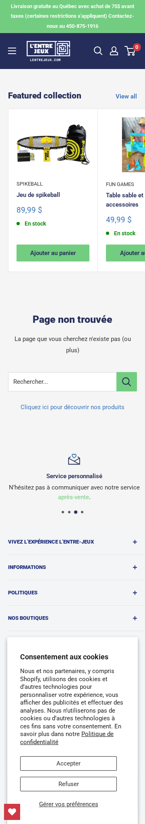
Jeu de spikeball (38, 195)
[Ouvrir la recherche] (98, 50)
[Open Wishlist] (12, 812)
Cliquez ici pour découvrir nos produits (72, 407)
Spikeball (30, 184)
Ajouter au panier (53, 253)
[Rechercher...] (126, 381)
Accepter (68, 763)
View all (126, 96)
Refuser (68, 784)
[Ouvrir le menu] (12, 51)
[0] (130, 51)
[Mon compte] (114, 50)
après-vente (71, 497)
